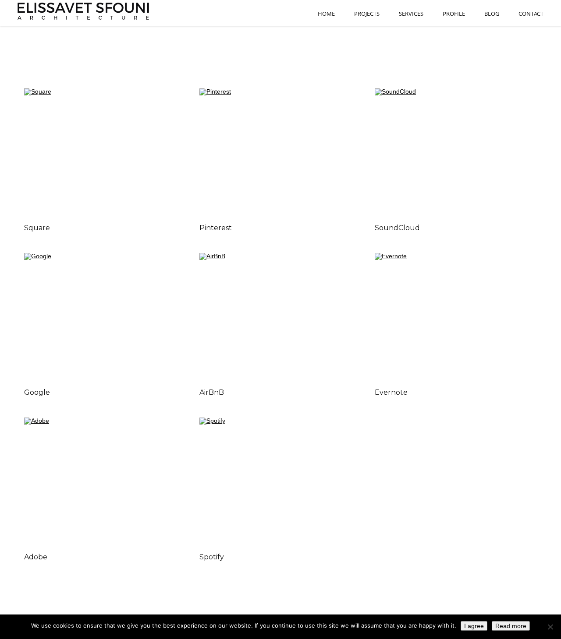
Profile (454, 14)
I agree (474, 625)
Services (411, 14)
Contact (530, 14)
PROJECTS (367, 14)
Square (37, 228)
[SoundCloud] (456, 152)
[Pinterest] (280, 152)
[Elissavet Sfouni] (84, 11)
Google (37, 392)
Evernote (391, 392)
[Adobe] (105, 481)
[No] (550, 626)
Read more (510, 625)
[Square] (105, 152)
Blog (491, 14)
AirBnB (211, 392)
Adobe (35, 557)
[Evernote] (456, 317)
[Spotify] (280, 481)
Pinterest (215, 228)
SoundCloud (397, 228)
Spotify (211, 557)
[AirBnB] (280, 317)
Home (326, 14)
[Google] (105, 317)
